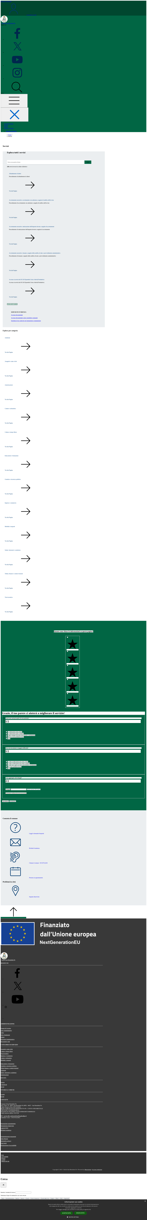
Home (9, 135)
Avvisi (2, 1087)
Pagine (52, 1198)
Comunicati (4, 1084)
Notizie (3, 1082)
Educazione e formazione (7, 1063)
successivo (12, 801)
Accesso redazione (97, 1169)
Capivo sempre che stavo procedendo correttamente (21, 735)
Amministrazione (10, 1198)
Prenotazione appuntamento (8, 1123)
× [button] (145, 1201)
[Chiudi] (3, 1184)
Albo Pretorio (4, 1139)
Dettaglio (7, 789)
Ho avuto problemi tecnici (15, 766)
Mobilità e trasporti (6, 1060)
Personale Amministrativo (7, 1039)
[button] (73, 1217)
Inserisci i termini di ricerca (8, 1192)
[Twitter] (17, 52)
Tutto (2, 1198)
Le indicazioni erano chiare (15, 732)
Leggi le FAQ (4, 1128)
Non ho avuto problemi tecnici (16, 737)
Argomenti (66, 1198)
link (90, 1209)
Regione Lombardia (6, 1)
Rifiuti (57, 1198)
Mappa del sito (5, 1161)
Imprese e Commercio (7, 1056)
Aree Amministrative (6, 1030)
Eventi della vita (45, 1198)
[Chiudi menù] (14, 114)
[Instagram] (17, 78)
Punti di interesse (35, 1198)
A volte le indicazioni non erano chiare (17, 761)
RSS (2, 1155)
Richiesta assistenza (6, 1130)
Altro (8, 738)
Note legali (4, 1143)
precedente (5, 801)
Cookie (3, 1159)
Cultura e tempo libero (7, 1051)
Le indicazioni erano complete (16, 733)
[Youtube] (17, 65)
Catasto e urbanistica (6, 1058)
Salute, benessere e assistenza (8, 1072)
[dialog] (73, 1209)
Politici (2, 1037)
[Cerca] (17, 93)
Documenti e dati (5, 1041)
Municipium (88, 1169)
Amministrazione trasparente (8, 1136)
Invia (88, 162)
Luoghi (3, 1094)
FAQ (61, 1198)
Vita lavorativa (5, 1053)
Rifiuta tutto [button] (80, 1213)
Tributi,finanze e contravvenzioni (9, 1068)
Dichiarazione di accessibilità (8, 1145)
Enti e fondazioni (5, 1035)
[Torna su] (13, 917)
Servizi (22, 1198)
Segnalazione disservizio (7, 1126)
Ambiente (3, 1070)
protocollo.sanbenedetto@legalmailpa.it (15, 1116)
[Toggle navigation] (14, 100)
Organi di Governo (6, 1028)
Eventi (2, 1096)
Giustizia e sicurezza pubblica (9, 1066)
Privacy (3, 1158)
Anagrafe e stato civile (7, 1049)
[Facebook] (17, 39)
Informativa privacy (6, 1141)
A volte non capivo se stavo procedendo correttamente (21, 765)
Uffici (2, 1032)
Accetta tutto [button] (66, 1213)
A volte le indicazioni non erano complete (18, 763)
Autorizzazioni (5, 1075)
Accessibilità (4, 1156)
